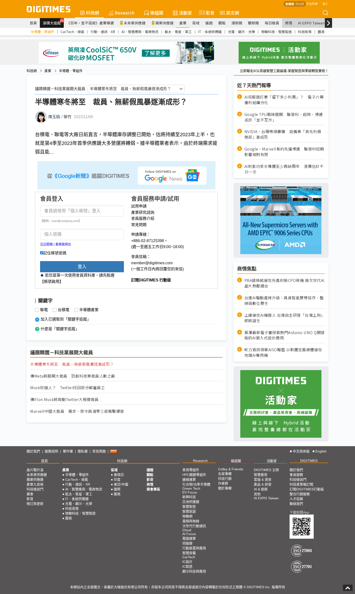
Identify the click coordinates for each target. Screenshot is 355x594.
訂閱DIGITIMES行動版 (307, 489)
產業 (182, 22)
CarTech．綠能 (72, 31)
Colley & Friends (230, 469)
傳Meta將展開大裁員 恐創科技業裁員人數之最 (72, 376)
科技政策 (305, 31)
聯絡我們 (296, 504)
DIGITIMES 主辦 (266, 470)
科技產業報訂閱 (301, 484)
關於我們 (33, 451)
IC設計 (187, 562)
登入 (325, 3)
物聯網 (187, 516)
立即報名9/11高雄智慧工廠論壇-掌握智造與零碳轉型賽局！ (284, 71)
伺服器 (187, 543)
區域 (195, 22)
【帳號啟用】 (51, 281)
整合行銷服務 (300, 494)
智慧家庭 (189, 511)
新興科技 (189, 497)
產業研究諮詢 (142, 212)
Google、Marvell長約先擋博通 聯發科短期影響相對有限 (284, 151)
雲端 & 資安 (262, 479)
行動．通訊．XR (103, 31)
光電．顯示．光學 (241, 31)
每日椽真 (272, 22)
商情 (288, 22)
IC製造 (187, 566)
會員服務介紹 (142, 218)
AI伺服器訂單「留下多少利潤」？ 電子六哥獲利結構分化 (284, 99)
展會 (30, 494)
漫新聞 (236, 22)
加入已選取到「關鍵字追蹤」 (66, 319)
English (321, 451)
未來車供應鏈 (134, 22)
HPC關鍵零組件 (194, 475)
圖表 (321, 31)
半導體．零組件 (42, 31)
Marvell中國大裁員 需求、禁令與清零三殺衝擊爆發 (77, 411)
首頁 (33, 22)
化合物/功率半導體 (196, 484)
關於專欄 (225, 488)
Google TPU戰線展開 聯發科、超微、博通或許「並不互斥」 (283, 117)
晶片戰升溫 (35, 470)
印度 (117, 479)
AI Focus (189, 534)
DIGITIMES (309, 461)
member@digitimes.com (152, 263)
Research (125, 12)
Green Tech (191, 488)
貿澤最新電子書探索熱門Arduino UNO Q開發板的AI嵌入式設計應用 (284, 335)
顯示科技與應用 (194, 571)
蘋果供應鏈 (164, 22)
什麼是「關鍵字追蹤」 (60, 329)
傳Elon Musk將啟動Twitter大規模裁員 (64, 399)
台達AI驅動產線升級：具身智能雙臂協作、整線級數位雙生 (284, 300)
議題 (209, 22)
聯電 (44, 310)
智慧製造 (189, 506)
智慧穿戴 (189, 553)
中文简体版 (301, 451)
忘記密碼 (46, 244)
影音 (208, 12)
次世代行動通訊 (194, 526)
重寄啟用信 (63, 244)
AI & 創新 (261, 489)
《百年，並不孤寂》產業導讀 (90, 22)
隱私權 (83, 451)
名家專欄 (225, 474)
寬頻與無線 (190, 521)
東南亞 (119, 475)
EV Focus (189, 492)
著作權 (68, 451)
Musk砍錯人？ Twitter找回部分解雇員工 (67, 387)
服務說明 (51, 451)
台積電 (63, 310)
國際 (117, 489)
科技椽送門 (35, 489)
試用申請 (139, 206)
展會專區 (153, 489)
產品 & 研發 (262, 484)
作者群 (223, 483)
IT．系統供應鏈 (210, 31)
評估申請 (312, 3)
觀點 (222, 22)
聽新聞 (253, 22)
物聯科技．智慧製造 (276, 31)
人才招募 (296, 499)
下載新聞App (299, 512)
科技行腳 (225, 478)
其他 (257, 494)
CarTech (188, 557)
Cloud (186, 530)
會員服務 (296, 475)
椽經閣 (156, 12)
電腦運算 (189, 538)
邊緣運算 (189, 479)
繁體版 (289, 4)
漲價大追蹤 (53, 22)
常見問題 (139, 225)
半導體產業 (89, 310)
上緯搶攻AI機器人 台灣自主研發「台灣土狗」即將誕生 (284, 317)
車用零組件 (190, 470)
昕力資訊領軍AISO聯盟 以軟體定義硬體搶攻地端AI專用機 (283, 352)
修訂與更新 (35, 504)
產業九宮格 (35, 484)
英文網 (232, 12)
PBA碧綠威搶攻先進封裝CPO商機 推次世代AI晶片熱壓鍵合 (284, 283)
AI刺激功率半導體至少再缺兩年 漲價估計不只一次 (284, 169)
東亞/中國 (121, 484)
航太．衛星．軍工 (178, 31)
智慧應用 (260, 475)
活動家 (185, 12)
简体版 (299, 4)
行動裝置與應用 (194, 548)
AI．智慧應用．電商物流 (139, 31)
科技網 (92, 12)
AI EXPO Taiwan (311, 22)
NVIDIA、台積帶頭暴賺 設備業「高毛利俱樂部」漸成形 (282, 134)
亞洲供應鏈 (190, 502)
